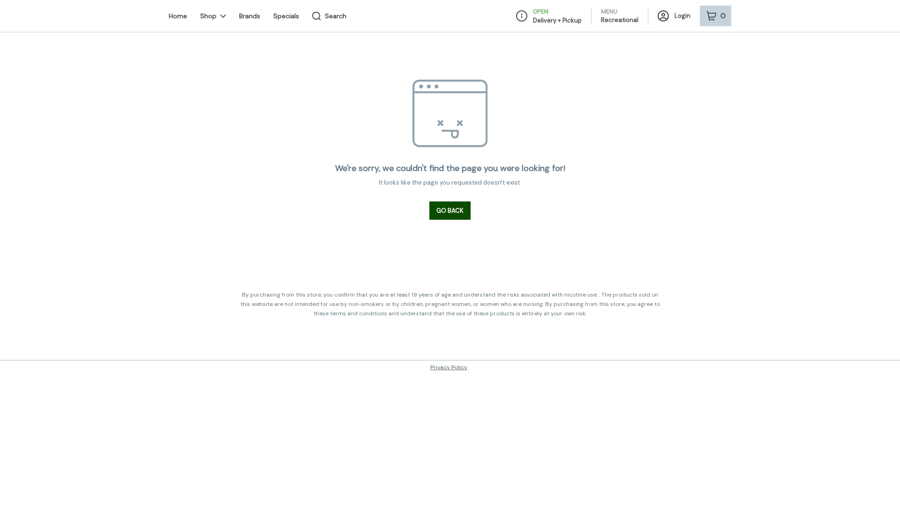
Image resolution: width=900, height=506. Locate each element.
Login (682, 16)
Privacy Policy (448, 367)
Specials (286, 16)
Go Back (450, 211)
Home (178, 16)
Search (335, 16)
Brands (249, 16)
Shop (208, 16)
